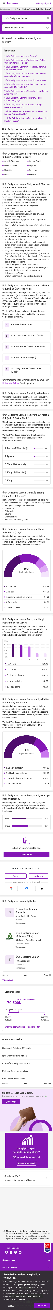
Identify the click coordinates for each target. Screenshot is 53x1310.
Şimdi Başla (11, 1102)
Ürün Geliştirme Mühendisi (13, 1078)
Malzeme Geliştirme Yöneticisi (15, 1071)
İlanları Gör (26, 855)
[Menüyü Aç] (4, 3)
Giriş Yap (38, 876)
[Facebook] (6, 1252)
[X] (11, 1252)
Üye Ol (16, 876)
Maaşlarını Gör (22, 1027)
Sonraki (47, 975)
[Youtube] (20, 1252)
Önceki (5, 975)
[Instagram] (15, 1252)
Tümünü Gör (8, 980)
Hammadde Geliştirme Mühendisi (16, 1048)
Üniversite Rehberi (11, 383)
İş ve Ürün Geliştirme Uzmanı (14, 1056)
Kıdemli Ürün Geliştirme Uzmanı (16, 1063)
